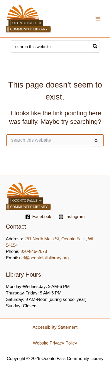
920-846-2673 (34, 251)
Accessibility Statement (55, 327)
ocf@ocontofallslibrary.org (44, 258)
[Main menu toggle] (98, 19)
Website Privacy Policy (55, 343)
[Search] (95, 46)
